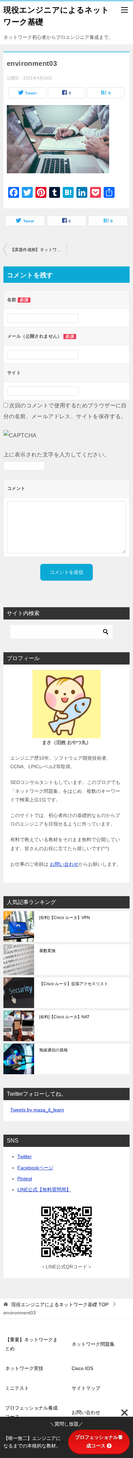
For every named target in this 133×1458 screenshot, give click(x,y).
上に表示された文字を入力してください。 (56, 454)
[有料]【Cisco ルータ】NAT (64, 1017)
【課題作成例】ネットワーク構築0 (38, 249)
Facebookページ (35, 1167)
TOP (59, 1304)
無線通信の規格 (53, 1050)
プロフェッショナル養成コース (31, 1412)
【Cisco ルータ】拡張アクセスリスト (73, 983)
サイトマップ (86, 1388)
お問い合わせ (64, 864)
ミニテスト (17, 1388)
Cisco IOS (82, 1368)
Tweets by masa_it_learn (37, 1109)
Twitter (24, 1156)
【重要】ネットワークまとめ (31, 1344)
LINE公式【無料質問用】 (44, 1189)
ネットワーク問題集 (93, 1344)
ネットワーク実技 (24, 1368)
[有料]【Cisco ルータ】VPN (64, 917)
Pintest (24, 1178)
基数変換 (47, 950)
